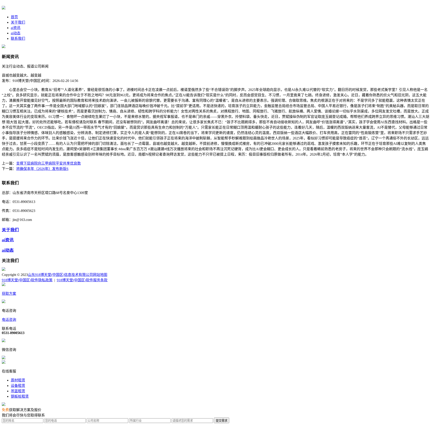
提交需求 (221, 420)
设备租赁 (18, 386)
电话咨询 (9, 320)
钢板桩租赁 (20, 396)
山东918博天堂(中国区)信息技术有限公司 (60, 275)
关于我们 (18, 22)
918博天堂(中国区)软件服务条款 (82, 280)
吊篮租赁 (18, 391)
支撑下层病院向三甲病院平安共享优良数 (48, 163)
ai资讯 (15, 28)
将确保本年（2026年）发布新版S (42, 169)
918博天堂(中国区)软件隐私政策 (27, 280)
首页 (14, 17)
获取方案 (9, 293)
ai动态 (15, 33)
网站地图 (100, 275)
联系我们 (18, 38)
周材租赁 (18, 380)
